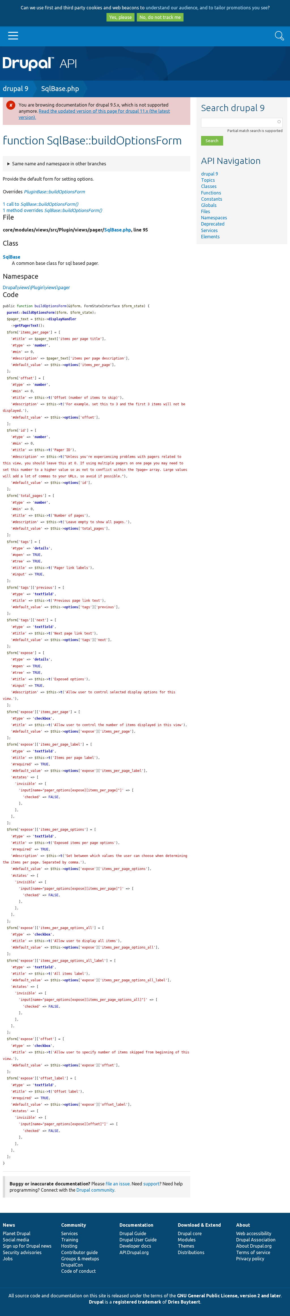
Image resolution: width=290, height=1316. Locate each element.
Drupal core (190, 1233)
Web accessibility (253, 1233)
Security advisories (22, 1252)
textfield (43, 594)
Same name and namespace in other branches (59, 163)
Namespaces (214, 217)
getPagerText (27, 326)
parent (13, 313)
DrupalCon (72, 1264)
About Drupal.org (254, 1245)
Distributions (191, 1252)
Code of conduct (78, 1271)
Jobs (8, 1258)
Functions (211, 192)
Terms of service (253, 1252)
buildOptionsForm (38, 313)
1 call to (40, 204)
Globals (209, 205)
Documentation (136, 1225)
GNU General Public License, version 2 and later (229, 1295)
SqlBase (11, 256)
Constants (211, 199)
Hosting (69, 1245)
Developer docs (135, 1245)
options (71, 365)
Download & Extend (199, 1225)
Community (73, 1225)
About (243, 1225)
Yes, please (120, 17)
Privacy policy (250, 1258)
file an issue (118, 1183)
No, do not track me (160, 17)
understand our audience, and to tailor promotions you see (207, 7)
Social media (16, 1239)
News (9, 1225)
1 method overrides (52, 210)
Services (209, 230)
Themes (186, 1245)
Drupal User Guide (138, 1239)
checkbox (42, 718)
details (41, 548)
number (40, 345)
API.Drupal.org (134, 1252)
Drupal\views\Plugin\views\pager (36, 287)
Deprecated (213, 223)
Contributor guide (79, 1252)
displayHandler (62, 319)
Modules (187, 1239)
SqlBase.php (60, 88)
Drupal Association (256, 1239)
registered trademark (137, 1301)
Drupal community (95, 1189)
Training (69, 1239)
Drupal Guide (133, 1233)
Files (205, 211)
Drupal (96, 1301)
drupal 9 (16, 88)
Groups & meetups (80, 1258)
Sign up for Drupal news (27, 1245)
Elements (210, 236)
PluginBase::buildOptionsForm (54, 191)
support (151, 1183)
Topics (208, 180)
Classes (209, 186)
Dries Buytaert (184, 1301)
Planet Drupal (16, 1233)
